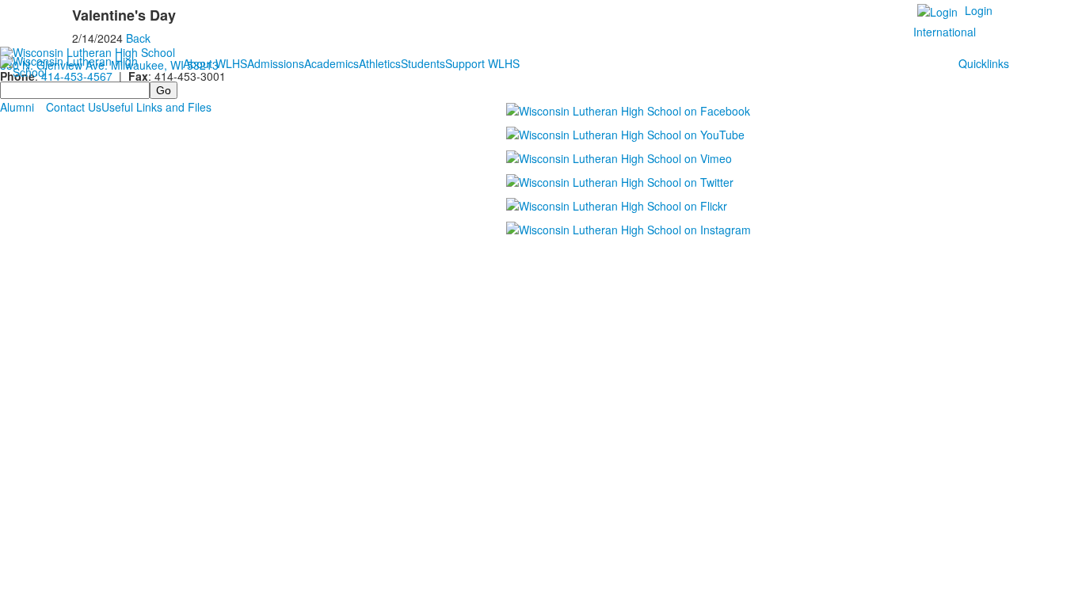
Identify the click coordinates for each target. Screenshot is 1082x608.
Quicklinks (983, 63)
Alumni (17, 107)
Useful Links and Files (156, 107)
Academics (331, 63)
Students (423, 63)
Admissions (275, 63)
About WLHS (215, 63)
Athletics (380, 63)
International (944, 32)
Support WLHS (482, 63)
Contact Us (73, 107)
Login (978, 10)
